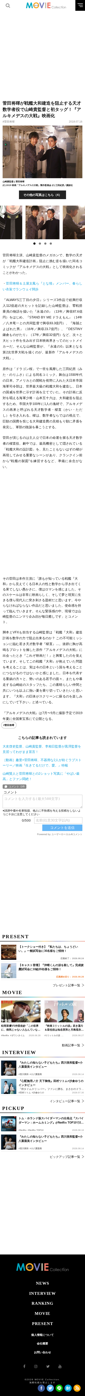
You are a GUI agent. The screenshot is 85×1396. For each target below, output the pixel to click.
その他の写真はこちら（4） (42, 195)
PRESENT (42, 1323)
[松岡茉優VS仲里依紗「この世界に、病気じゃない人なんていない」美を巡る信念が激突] (21, 1012)
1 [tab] (34, 243)
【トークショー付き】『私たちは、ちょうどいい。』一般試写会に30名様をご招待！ (48, 949)
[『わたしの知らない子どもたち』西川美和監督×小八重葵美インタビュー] (8, 1142)
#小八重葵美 (36, 1148)
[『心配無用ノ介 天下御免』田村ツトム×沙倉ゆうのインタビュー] (8, 1086)
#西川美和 (24, 1148)
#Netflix (23, 1130)
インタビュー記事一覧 (65, 1101)
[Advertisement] (42, 53)
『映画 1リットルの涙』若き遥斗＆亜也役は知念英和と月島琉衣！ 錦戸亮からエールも (64, 1028)
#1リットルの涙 (52, 1035)
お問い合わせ (42, 1352)
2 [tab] (40, 243)
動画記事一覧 (71, 1045)
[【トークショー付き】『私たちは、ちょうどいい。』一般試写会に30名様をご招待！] (8, 952)
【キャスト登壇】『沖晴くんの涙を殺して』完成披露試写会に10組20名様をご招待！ (51, 967)
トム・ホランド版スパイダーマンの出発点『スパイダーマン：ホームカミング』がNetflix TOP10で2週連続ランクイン (51, 1121)
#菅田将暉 (9, 121)
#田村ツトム (25, 1092)
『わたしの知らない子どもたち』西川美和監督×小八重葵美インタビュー (51, 1139)
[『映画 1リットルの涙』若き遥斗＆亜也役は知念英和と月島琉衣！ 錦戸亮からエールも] (64, 1012)
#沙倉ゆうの (38, 1092)
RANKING (42, 1303)
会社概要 (42, 1343)
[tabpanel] (42, 222)
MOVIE (42, 1313)
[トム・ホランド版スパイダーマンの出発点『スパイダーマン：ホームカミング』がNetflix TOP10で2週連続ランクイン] (8, 1123)
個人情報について (42, 1334)
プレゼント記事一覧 (66, 985)
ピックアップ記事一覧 (65, 1156)
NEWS (42, 1283)
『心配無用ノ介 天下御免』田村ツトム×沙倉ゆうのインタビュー (51, 1083)
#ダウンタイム (17, 1035)
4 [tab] (51, 243)
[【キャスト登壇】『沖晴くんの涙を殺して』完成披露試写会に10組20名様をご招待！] (8, 970)
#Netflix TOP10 (36, 1130)
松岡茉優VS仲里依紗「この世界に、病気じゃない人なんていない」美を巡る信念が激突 (20, 1028)
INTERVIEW (42, 1293)
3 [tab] (45, 243)
